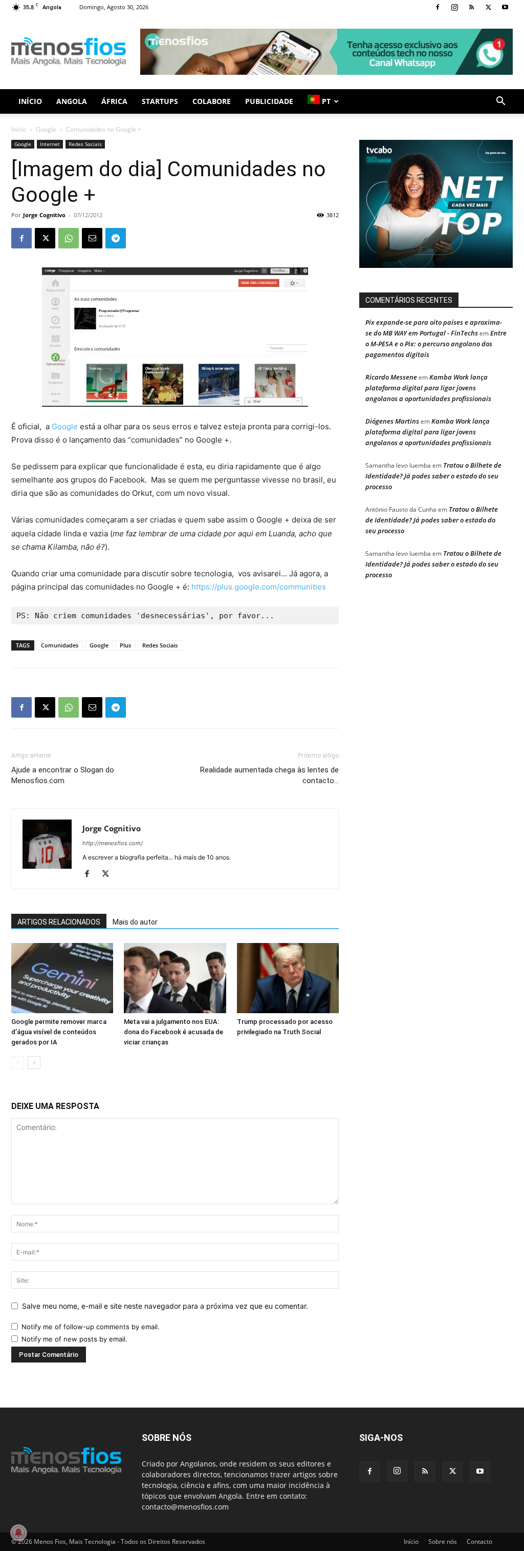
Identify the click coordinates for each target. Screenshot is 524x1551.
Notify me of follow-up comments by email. (90, 1327)
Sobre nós (442, 1541)
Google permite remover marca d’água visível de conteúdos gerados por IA (58, 1032)
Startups (160, 101)
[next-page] (34, 1062)
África (114, 101)
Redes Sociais (85, 144)
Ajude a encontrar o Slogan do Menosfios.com (62, 775)
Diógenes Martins (392, 421)
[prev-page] (17, 1062)
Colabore (211, 101)
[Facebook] (437, 7)
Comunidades (59, 645)
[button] (500, 102)
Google (46, 129)
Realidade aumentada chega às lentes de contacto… (269, 775)
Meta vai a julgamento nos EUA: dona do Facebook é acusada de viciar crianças (173, 1032)
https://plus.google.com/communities (258, 587)
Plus (125, 645)
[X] (488, 7)
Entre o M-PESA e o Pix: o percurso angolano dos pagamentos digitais (436, 343)
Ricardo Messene (391, 377)
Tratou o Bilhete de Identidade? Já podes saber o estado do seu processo (433, 475)
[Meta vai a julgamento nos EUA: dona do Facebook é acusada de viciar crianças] (175, 978)
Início (30, 101)
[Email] (92, 238)
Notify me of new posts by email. (74, 1339)
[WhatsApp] (68, 238)
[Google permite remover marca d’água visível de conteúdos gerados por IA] (62, 978)
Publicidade (269, 101)
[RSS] (471, 7)
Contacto (479, 1541)
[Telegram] (115, 238)
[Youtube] (505, 7)
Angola (71, 101)
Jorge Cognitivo (44, 215)
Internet (50, 144)
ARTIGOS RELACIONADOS (58, 922)
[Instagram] (454, 7)
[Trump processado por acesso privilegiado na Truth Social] (288, 978)
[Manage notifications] (18, 1532)
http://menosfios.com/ (112, 843)
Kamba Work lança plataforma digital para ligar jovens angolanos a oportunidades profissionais (428, 387)
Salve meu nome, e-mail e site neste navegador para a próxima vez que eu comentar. (165, 1306)
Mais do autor (135, 922)
